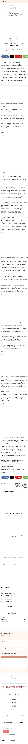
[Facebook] (12, 690)
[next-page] (4, 609)
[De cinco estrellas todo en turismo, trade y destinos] (14, 8)
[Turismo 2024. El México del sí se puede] (14, 503)
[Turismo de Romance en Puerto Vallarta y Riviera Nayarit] (14, 524)
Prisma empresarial (6, 603)
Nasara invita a (14, 39)
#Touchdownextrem (6, 601)
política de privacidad (12, 734)
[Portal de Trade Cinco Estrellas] (14, 679)
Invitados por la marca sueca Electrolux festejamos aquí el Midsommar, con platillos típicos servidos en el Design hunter (21, 485)
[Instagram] (15, 690)
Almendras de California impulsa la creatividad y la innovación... (11, 592)
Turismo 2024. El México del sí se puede (14, 513)
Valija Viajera (4, 483)
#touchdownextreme (7, 595)
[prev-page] (2, 609)
